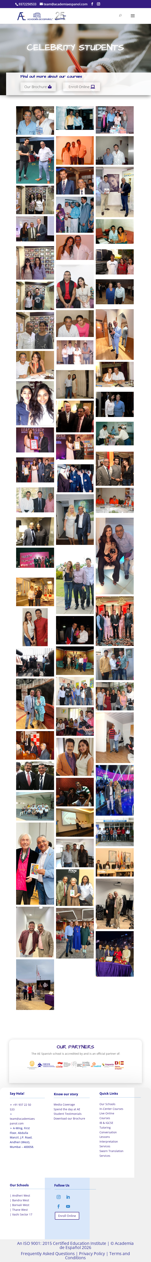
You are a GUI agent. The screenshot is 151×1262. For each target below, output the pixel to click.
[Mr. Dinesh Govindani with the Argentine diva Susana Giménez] (75, 519)
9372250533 (27, 4)
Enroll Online (79, 86)
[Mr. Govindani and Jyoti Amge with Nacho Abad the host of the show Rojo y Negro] (75, 630)
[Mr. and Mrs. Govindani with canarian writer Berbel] (75, 887)
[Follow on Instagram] (59, 1197)
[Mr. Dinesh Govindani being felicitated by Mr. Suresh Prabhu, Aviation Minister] (115, 433)
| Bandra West (19, 1200)
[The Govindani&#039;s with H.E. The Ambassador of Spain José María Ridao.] (115, 621)
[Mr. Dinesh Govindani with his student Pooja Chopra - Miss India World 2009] (75, 384)
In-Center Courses (111, 1109)
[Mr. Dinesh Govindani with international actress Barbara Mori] (75, 247)
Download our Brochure (69, 1118)
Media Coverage (64, 1104)
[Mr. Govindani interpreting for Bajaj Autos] (75, 822)
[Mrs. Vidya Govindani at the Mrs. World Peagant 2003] (35, 558)
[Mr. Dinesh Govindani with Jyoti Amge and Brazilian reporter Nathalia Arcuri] (115, 556)
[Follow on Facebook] (59, 1206)
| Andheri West (20, 1195)
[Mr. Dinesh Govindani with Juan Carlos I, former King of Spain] (75, 416)
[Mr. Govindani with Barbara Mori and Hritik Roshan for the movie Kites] (75, 150)
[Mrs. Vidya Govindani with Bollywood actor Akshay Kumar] (115, 262)
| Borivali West (19, 1205)
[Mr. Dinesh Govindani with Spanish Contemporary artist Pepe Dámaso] (35, 864)
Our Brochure (35, 86)
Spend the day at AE (67, 1109)
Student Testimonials (68, 1114)
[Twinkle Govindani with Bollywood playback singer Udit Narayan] (75, 757)
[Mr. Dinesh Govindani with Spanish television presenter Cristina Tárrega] (115, 790)
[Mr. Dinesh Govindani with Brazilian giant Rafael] (115, 737)
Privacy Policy (91, 1253)
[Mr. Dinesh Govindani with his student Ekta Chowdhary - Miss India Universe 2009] (35, 365)
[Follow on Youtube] (68, 1206)
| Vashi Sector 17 (21, 1214)
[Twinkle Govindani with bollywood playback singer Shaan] (35, 627)
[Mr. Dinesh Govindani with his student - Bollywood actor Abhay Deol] (115, 150)
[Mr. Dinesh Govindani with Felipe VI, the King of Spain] (75, 181)
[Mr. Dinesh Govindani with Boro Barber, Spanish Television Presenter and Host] (35, 932)
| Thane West (19, 1210)
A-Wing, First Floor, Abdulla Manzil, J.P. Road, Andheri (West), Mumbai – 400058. (22, 1137)
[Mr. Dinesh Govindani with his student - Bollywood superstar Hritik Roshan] (35, 120)
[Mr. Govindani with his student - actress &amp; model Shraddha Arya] (75, 323)
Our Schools (107, 1104)
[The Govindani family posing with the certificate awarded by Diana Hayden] (35, 470)
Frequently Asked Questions (48, 1253)
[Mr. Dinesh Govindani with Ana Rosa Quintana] (35, 703)
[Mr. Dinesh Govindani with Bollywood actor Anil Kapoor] (75, 118)
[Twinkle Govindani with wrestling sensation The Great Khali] (75, 286)
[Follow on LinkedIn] (68, 1197)
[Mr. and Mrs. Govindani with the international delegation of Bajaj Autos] (35, 806)
